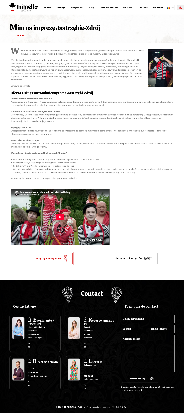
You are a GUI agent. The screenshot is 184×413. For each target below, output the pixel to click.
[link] (113, 407)
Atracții (61, 7)
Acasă (47, 7)
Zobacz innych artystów (128, 258)
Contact (158, 7)
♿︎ (180, 7)
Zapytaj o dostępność (49, 258)
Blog (91, 7)
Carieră (127, 7)
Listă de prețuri (109, 7)
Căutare (143, 7)
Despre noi (77, 7)
